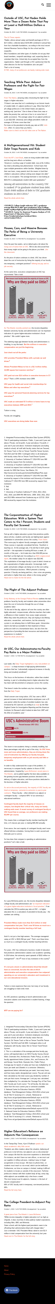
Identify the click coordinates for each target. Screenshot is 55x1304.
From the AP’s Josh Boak (13, 158)
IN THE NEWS (22, 32)
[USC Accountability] (22, 5)
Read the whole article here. (14, 198)
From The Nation (10, 98)
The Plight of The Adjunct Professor (26, 590)
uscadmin (44, 32)
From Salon (42, 540)
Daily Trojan (15, 691)
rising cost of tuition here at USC (16, 247)
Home (6, 1266)
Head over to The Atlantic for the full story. (19, 1236)
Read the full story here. (13, 1190)
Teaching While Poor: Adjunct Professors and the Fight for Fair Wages (24, 86)
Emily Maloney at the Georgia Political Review (21, 599)
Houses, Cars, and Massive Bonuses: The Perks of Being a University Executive (25, 232)
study (37, 705)
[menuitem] (41, 5)
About (6, 1270)
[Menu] (47, 5)
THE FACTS (22, 239)
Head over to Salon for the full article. (18, 578)
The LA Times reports (12, 37)
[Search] (41, 5)
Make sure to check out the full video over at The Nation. (25, 130)
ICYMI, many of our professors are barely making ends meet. (27, 70)
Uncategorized (32, 32)
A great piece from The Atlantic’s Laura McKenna (22, 1214)
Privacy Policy (9, 1274)
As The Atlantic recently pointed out (17, 328)
